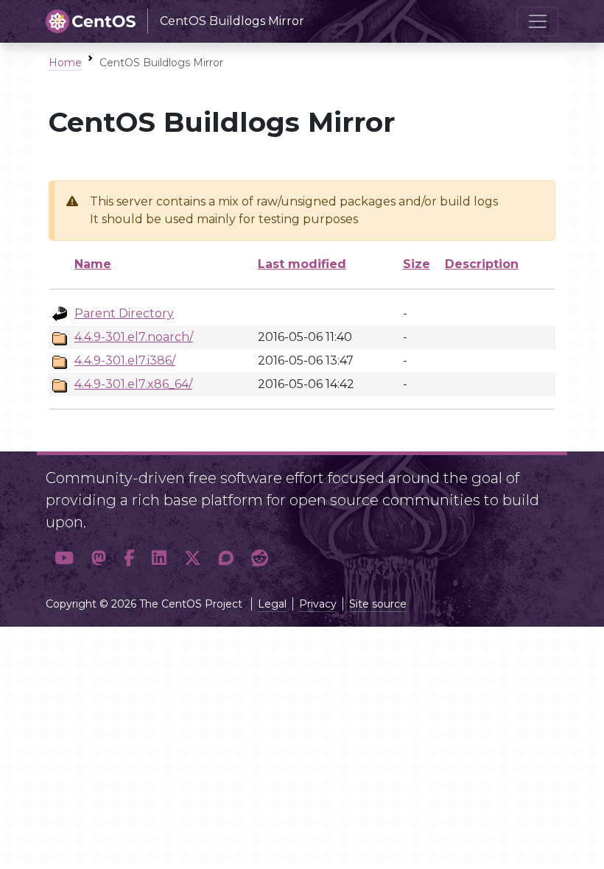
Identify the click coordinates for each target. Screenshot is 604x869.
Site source (378, 604)
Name (92, 264)
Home (65, 62)
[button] (64, 558)
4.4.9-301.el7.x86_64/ (133, 384)
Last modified (302, 264)
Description (482, 264)
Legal (272, 604)
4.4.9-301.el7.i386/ (124, 360)
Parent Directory (124, 313)
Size (416, 264)
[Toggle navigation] (537, 21)
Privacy (318, 604)
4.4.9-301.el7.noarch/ (133, 337)
